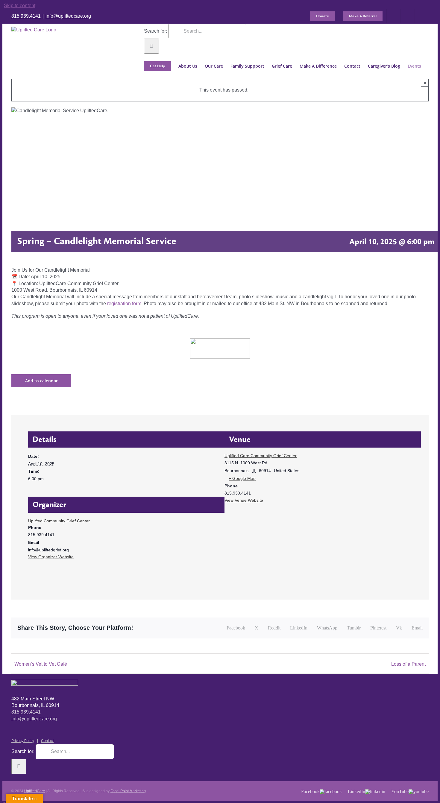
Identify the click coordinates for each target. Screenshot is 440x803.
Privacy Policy (22, 741)
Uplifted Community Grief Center (59, 520)
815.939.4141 (26, 16)
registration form (124, 303)
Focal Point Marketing (128, 791)
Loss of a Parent (408, 663)
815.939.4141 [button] (26, 711)
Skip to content (19, 5)
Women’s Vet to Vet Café (40, 663)
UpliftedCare (34, 791)
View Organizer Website (51, 556)
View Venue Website (243, 500)
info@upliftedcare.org (68, 16)
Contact (47, 741)
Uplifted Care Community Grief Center (260, 455)
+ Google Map (242, 478)
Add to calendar (41, 380)
